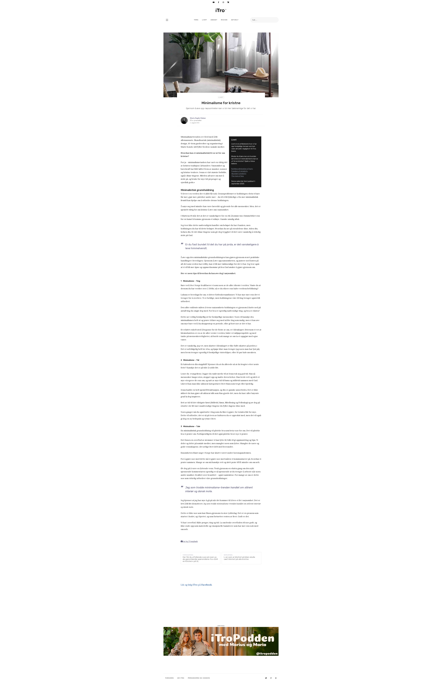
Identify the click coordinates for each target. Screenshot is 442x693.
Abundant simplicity (238, 174)
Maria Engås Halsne (198, 118)
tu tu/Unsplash (190, 541)
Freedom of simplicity (239, 171)
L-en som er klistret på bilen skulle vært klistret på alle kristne (239, 558)
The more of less (237, 176)
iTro (221, 10)
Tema (196, 20)
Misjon (224, 20)
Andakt (214, 20)
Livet (204, 20)
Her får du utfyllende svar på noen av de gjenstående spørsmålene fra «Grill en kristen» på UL (200, 559)
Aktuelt (234, 20)
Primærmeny (167, 19)
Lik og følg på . (196, 584)
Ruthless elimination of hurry (242, 169)
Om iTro (180, 678)
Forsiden (169, 678)
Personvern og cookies (199, 678)
